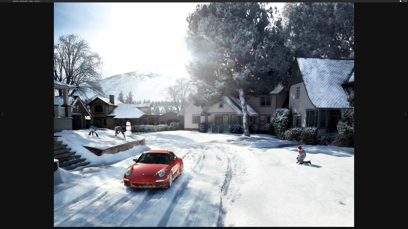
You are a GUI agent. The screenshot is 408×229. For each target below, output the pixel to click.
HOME (31, 1)
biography (24, 1)
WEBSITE (16, 1)
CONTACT (37, 1)
